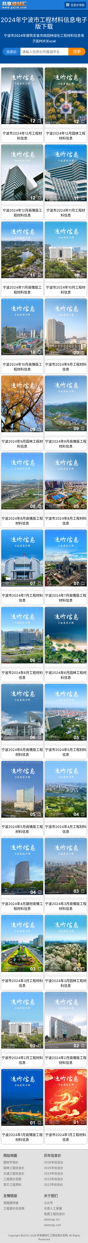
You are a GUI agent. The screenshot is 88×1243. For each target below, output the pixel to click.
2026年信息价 (53, 1162)
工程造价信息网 (13, 1208)
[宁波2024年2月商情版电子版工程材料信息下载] (66, 1020)
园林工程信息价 (13, 1168)
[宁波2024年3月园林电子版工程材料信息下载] (66, 943)
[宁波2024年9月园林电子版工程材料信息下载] (22, 404)
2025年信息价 (53, 1168)
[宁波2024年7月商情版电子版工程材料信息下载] (66, 558)
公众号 (48, 1202)
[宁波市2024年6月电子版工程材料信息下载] (22, 635)
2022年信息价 (53, 1184)
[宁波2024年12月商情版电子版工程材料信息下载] (22, 173)
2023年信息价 (53, 1179)
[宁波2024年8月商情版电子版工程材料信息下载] (22, 481)
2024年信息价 (53, 1173)
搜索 (77, 51)
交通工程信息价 (13, 1173)
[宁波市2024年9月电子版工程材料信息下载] (66, 327)
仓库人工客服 (53, 1208)
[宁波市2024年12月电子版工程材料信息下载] (22, 96)
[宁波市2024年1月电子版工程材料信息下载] (66, 1097)
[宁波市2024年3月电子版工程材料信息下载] (22, 943)
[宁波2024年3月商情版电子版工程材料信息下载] (66, 866)
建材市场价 (10, 1162)
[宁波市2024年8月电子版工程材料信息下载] (66, 481)
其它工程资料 (12, 1184)
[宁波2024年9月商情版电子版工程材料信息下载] (66, 403)
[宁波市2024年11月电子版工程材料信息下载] (66, 173)
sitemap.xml (52, 1225)
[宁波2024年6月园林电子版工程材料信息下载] (66, 635)
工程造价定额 (12, 1179)
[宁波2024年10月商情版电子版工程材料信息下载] (22, 327)
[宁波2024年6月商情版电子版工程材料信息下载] (22, 712)
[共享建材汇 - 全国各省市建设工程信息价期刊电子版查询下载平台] (13, 4)
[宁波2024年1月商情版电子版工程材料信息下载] (22, 1097)
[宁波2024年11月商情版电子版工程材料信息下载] (22, 250)
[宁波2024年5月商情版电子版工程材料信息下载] (22, 789)
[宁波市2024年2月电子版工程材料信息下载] (22, 1020)
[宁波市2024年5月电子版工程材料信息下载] (66, 712)
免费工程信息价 (54, 1214)
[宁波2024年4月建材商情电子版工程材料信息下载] (22, 866)
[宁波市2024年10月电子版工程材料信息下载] (66, 250)
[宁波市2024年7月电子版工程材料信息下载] (22, 558)
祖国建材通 (10, 1202)
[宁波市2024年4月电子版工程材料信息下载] (66, 789)
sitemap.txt (52, 1219)
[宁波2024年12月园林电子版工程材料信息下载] (66, 96)
